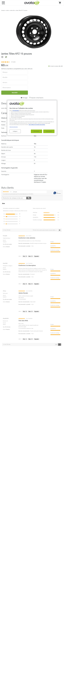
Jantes (7, 10)
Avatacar (3, 10)
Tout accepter (49, 131)
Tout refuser (36, 131)
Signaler (36, 256)
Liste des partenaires (14, 127)
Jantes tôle (12, 10)
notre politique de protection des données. (37, 124)
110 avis (15, 192)
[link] (9, 62)
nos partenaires (16, 110)
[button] (46, 230)
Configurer (15, 131)
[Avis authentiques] (57, 193)
